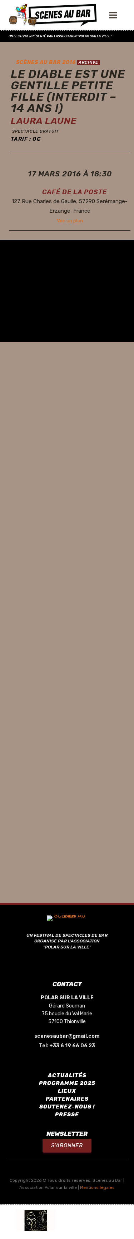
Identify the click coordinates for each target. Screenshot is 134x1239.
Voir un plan (70, 220)
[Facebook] (67, 963)
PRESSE (67, 1114)
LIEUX (67, 1091)
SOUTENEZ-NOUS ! (67, 1107)
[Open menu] (114, 15)
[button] (67, 1146)
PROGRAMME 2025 (67, 1083)
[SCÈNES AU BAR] (53, 15)
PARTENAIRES (67, 1099)
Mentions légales (97, 1187)
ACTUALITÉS (67, 1075)
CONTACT (67, 984)
